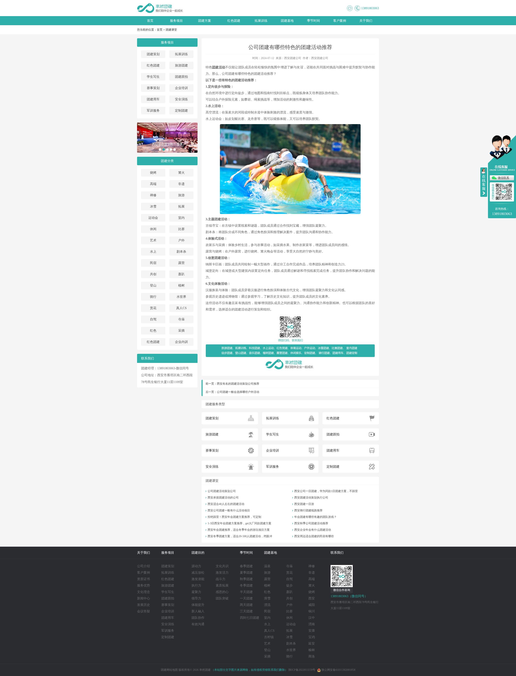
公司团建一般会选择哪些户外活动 (238, 392)
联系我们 (337, 552)
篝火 (181, 172)
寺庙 (181, 319)
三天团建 (246, 611)
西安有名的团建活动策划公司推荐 (238, 383)
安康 (311, 630)
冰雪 (153, 206)
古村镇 (269, 637)
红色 (153, 330)
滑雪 (267, 598)
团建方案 (204, 20)
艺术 (153, 240)
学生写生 (153, 76)
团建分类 (167, 161)
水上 (153, 251)
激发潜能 (197, 579)
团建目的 (197, 552)
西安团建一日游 (304, 504)
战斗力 (220, 579)
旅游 (181, 195)
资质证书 (143, 579)
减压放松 (197, 572)
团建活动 (218, 67)
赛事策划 (153, 88)
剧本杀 (181, 251)
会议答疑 (143, 611)
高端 (153, 184)
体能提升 (197, 604)
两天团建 (246, 604)
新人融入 (197, 611)
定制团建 (181, 110)
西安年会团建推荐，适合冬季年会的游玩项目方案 (239, 529)
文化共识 (222, 566)
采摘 (181, 330)
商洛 (311, 656)
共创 (153, 274)
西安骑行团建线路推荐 (308, 510)
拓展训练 (261, 20)
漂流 (267, 604)
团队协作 (197, 617)
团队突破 (222, 598)
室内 (181, 217)
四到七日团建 (249, 617)
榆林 (311, 650)
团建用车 (153, 99)
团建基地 (287, 20)
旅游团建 (181, 65)
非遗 (181, 184)
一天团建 (246, 598)
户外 (181, 240)
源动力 (196, 566)
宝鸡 (311, 637)
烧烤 (153, 172)
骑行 (153, 296)
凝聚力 (196, 592)
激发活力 (222, 572)
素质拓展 (222, 585)
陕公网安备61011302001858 (338, 669)
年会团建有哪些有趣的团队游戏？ (315, 516)
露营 (181, 263)
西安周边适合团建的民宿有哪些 (314, 536)
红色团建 (233, 20)
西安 (311, 598)
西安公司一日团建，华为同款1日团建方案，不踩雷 (326, 491)
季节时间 (313, 20)
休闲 (153, 229)
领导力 (196, 598)
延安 (311, 643)
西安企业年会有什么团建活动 (312, 529)
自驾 (153, 319)
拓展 (181, 206)
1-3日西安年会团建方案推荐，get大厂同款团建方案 (239, 523)
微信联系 (503, 177)
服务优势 (143, 585)
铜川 (311, 611)
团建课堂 (171, 29)
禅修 (153, 195)
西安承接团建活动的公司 (223, 497)
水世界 (181, 296)
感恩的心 (222, 592)
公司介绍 (143, 566)
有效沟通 (197, 624)
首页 (150, 20)
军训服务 (153, 110)
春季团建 (246, 566)
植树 (181, 285)
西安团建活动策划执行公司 (311, 497)
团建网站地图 (169, 669)
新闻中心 (143, 598)
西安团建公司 (292, 58)
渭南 (311, 624)
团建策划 (153, 54)
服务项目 (176, 20)
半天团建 (246, 592)
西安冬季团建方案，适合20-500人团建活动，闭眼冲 (240, 536)
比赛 (181, 229)
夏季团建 (246, 572)
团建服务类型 (215, 404)
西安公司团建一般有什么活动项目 (229, 510)
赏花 (153, 308)
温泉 (267, 566)
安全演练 (181, 99)
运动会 (153, 217)
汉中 (311, 617)
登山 (153, 285)
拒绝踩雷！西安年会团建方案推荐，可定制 (234, 516)
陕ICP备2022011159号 (301, 669)
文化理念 (143, 592)
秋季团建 (246, 579)
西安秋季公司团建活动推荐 (311, 523)
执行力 (196, 585)
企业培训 (181, 88)
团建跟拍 (181, 76)
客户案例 (339, 20)
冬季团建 (246, 585)
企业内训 (181, 342)
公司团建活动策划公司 (222, 491)
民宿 (153, 263)
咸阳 (311, 604)
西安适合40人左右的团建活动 (226, 504)
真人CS (181, 308)
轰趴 (181, 274)
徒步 (289, 585)
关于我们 (365, 20)
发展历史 (143, 604)
